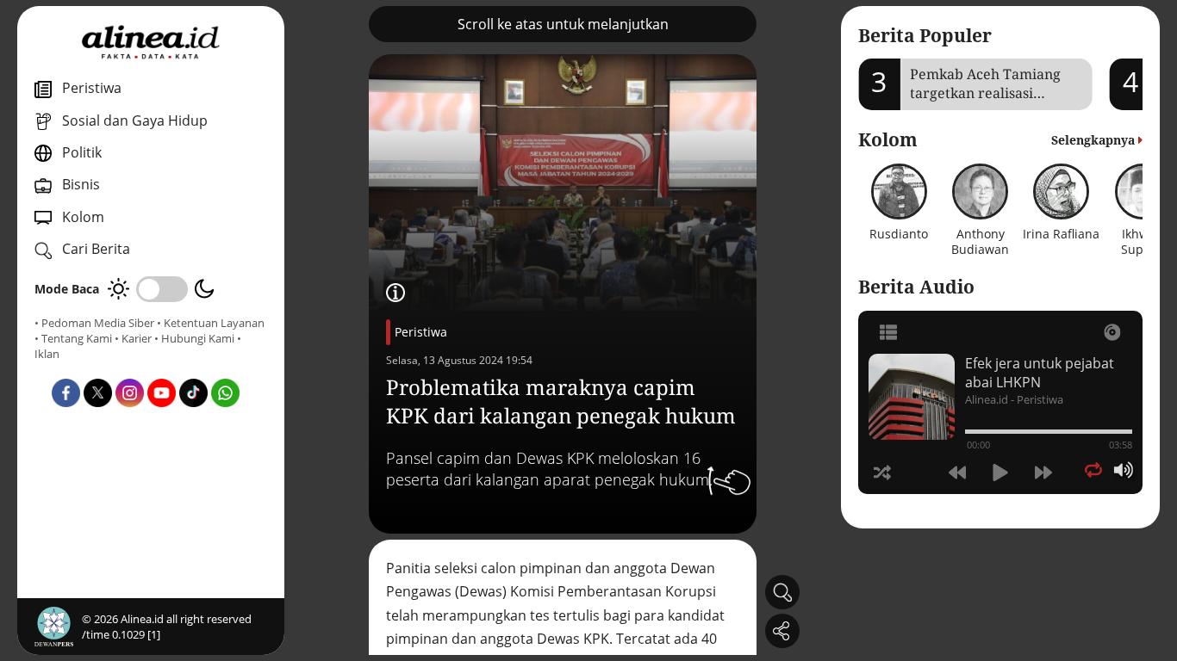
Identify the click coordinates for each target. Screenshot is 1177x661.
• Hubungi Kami (194, 338)
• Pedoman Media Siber (94, 322)
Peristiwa (421, 332)
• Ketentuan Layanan (211, 322)
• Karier (133, 338)
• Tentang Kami (73, 338)
